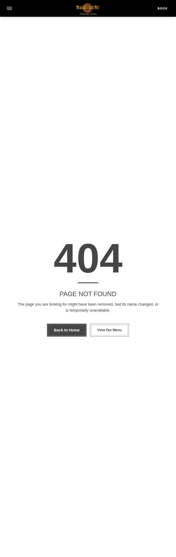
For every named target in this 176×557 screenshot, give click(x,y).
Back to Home (67, 330)
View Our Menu (109, 330)
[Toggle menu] (9, 8)
